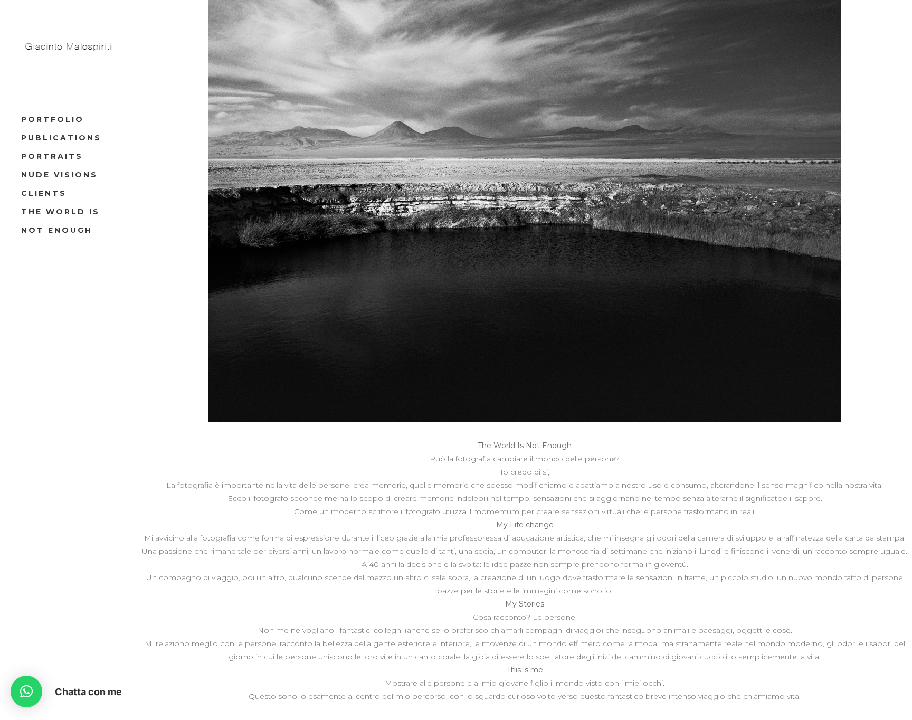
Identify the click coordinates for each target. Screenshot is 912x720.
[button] (26, 691)
